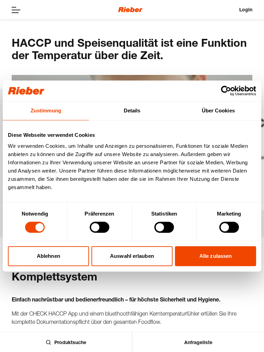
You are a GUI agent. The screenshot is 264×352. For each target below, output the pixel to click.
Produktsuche (70, 342)
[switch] (99, 227)
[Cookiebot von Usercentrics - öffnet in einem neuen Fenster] (226, 91)
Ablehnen (48, 256)
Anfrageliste (198, 342)
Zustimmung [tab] (46, 110)
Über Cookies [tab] (218, 110)
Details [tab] (132, 110)
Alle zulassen (215, 256)
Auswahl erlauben (132, 256)
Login (245, 9)
